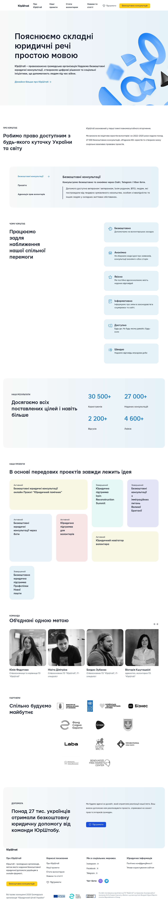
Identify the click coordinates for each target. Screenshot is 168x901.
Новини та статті (92, 5)
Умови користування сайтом (140, 868)
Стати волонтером (72, 5)
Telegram (91, 873)
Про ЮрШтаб (37, 5)
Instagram (91, 864)
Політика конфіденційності (139, 864)
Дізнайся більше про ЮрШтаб (31, 82)
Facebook (91, 869)
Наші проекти (53, 5)
